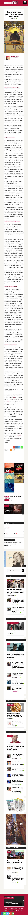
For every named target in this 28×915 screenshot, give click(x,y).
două (14, 397)
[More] (11, 450)
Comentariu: (6, 527)
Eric (8, 401)
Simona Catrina (15, 776)
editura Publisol (14, 496)
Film (8, 644)
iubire (5, 498)
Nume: (5, 533)
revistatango (14, 18)
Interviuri (6, 505)
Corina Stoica (10, 751)
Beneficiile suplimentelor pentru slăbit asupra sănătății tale (17, 723)
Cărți (11, 500)
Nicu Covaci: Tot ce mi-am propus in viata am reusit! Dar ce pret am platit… (17, 781)
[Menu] (25, 2)
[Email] (13, 913)
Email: (15, 533)
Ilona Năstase (10, 659)
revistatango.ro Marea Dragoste (18, 683)
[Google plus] (14, 447)
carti (10, 496)
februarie (19, 496)
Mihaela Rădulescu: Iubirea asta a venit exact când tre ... (12, 512)
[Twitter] (19, 447)
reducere (19, 435)
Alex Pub (14, 725)
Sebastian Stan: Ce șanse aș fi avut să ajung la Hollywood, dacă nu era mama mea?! (17, 675)
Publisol (8, 498)
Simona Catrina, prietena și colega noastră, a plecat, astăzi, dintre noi (18, 755)
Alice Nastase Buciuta (8, 897)
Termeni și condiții (11, 910)
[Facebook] (2, 913)
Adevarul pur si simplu (12, 903)
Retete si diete (10, 704)
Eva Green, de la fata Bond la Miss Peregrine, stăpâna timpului (17, 688)
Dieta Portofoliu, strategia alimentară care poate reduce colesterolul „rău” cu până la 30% (15, 715)
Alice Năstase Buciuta (8, 510)
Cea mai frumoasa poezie (13, 623)
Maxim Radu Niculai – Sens (13, 632)
